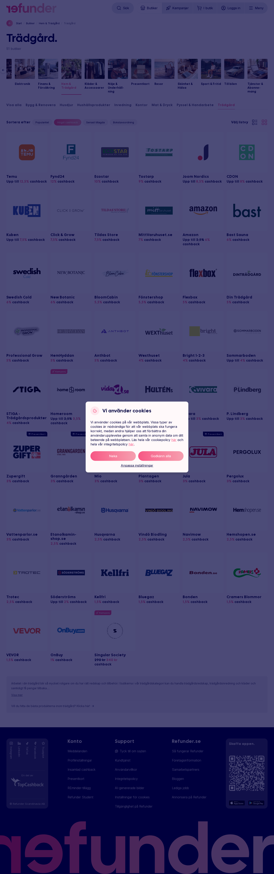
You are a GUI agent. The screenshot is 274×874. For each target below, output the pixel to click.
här (174, 440)
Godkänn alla (161, 456)
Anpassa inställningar (137, 465)
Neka (113, 456)
